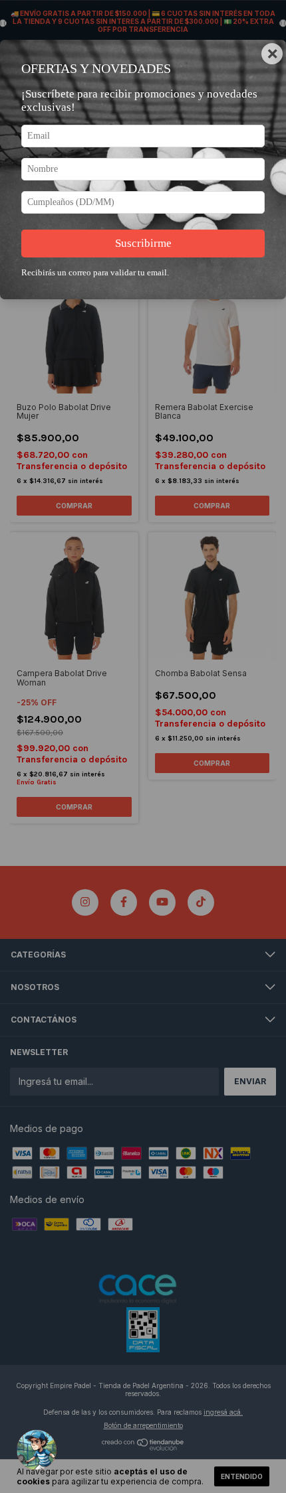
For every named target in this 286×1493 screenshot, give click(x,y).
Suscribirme (143, 243)
